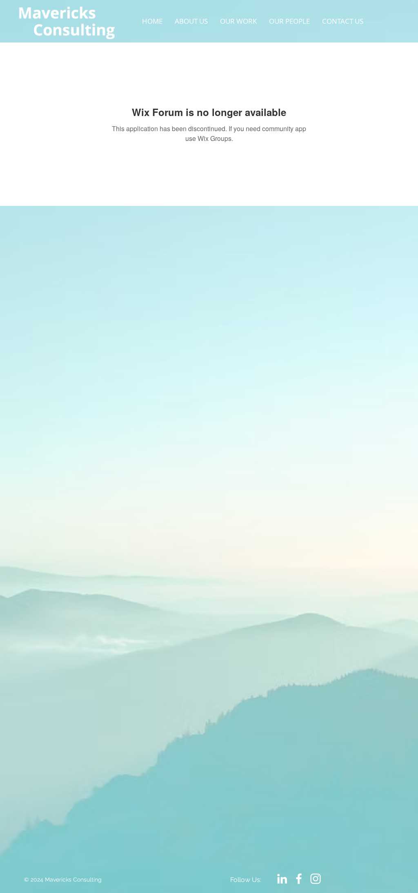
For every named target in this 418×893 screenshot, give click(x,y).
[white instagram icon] (315, 879)
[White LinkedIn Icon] (282, 879)
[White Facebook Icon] (299, 879)
